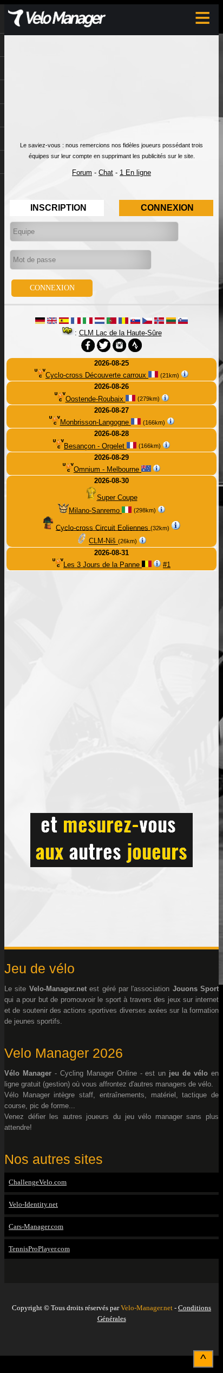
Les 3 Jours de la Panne (102, 565)
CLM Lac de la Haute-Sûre (120, 333)
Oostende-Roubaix (95, 399)
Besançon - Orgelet (95, 446)
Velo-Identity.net (33, 1204)
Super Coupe (117, 497)
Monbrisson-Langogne (95, 422)
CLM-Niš (103, 541)
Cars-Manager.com (36, 1226)
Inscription (58, 207)
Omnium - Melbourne (107, 469)
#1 (166, 565)
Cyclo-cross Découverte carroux (96, 375)
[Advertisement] (111, 93)
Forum (82, 172)
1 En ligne (135, 172)
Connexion (167, 207)
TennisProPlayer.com (39, 1249)
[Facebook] (111, 1341)
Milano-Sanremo (95, 510)
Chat (106, 172)
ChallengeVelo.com (38, 1182)
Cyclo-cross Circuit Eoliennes (103, 527)
